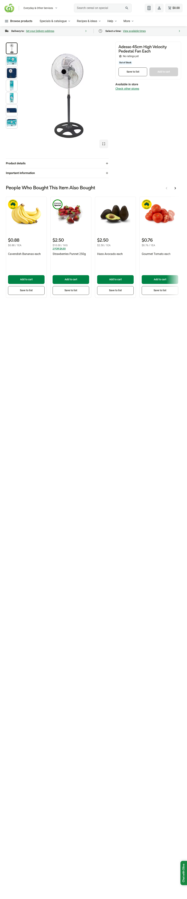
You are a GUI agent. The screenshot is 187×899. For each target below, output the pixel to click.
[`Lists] (149, 8)
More (126, 21)
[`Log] (159, 8)
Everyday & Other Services (38, 8)
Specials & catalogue (53, 21)
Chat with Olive (183, 873)
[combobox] (102, 8)
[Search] (127, 8)
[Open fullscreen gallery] (103, 144)
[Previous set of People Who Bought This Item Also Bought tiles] (166, 188)
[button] (12, 48)
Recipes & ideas (87, 21)
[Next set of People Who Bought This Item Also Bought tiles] (175, 188)
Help (110, 21)
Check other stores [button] (127, 88)
